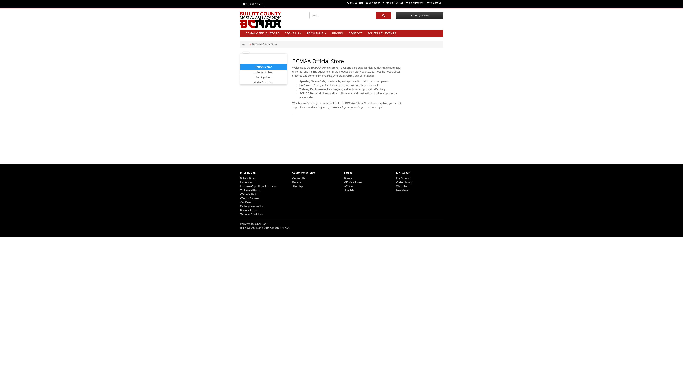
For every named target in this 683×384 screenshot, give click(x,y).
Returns (296, 182)
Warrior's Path (248, 194)
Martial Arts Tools (263, 82)
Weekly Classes (249, 198)
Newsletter (402, 190)
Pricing (337, 33)
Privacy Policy (248, 210)
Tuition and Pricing (250, 190)
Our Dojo (245, 202)
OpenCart (260, 223)
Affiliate (348, 186)
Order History (404, 182)
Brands (348, 178)
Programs (315, 33)
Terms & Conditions (251, 214)
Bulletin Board (248, 178)
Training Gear (263, 77)
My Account (403, 178)
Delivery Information (251, 206)
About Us (292, 33)
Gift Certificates (353, 182)
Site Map (297, 186)
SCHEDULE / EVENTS (381, 33)
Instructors (246, 182)
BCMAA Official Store (262, 33)
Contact (355, 33)
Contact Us (298, 178)
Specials (349, 190)
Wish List (401, 186)
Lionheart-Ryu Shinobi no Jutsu (258, 186)
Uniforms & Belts (263, 72)
